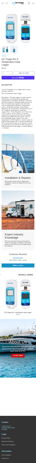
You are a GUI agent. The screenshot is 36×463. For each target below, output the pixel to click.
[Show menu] (3, 3)
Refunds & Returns (8, 441)
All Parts (4, 56)
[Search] (7, 3)
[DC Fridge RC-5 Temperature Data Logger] (18, 294)
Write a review (18, 265)
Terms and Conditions (8, 445)
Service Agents (6, 455)
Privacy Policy (6, 438)
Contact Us (5, 458)
